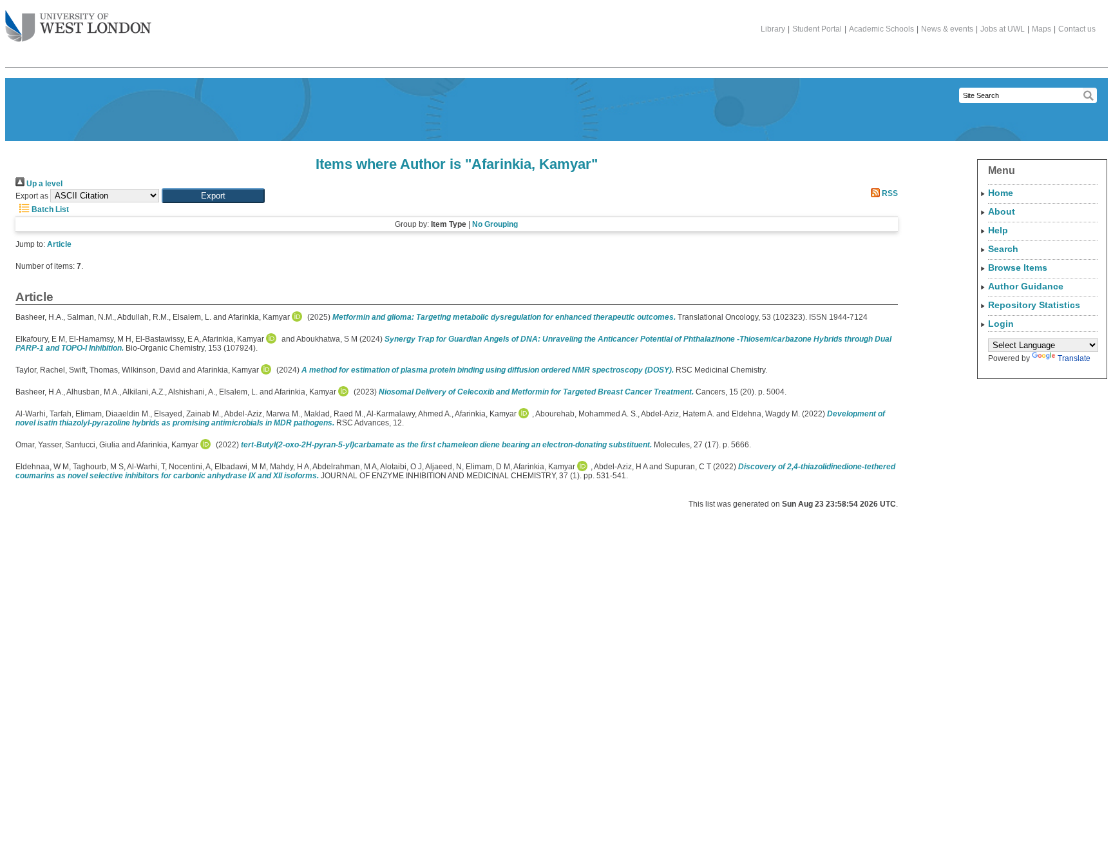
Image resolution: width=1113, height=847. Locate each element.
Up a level (43, 183)
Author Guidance (1025, 286)
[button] (213, 195)
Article (59, 244)
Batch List (49, 209)
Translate (1074, 358)
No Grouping (495, 224)
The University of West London (78, 27)
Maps (1041, 29)
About (1001, 211)
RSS (889, 193)
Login (1001, 323)
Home (1000, 193)
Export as (31, 195)
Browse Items (1017, 267)
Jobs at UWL (1002, 29)
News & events (947, 29)
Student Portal (817, 29)
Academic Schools (881, 29)
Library (773, 29)
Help (998, 230)
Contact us (1077, 29)
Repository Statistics (1034, 305)
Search (1003, 249)
